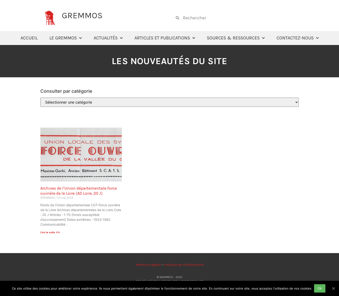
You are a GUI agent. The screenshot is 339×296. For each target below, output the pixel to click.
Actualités (106, 38)
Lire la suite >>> (50, 232)
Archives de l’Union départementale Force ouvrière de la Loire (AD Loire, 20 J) (78, 191)
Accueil (29, 38)
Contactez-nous (295, 38)
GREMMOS (82, 15)
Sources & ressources (233, 38)
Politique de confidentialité (184, 265)
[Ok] (333, 288)
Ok (320, 288)
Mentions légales (148, 265)
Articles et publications (162, 38)
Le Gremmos (63, 38)
